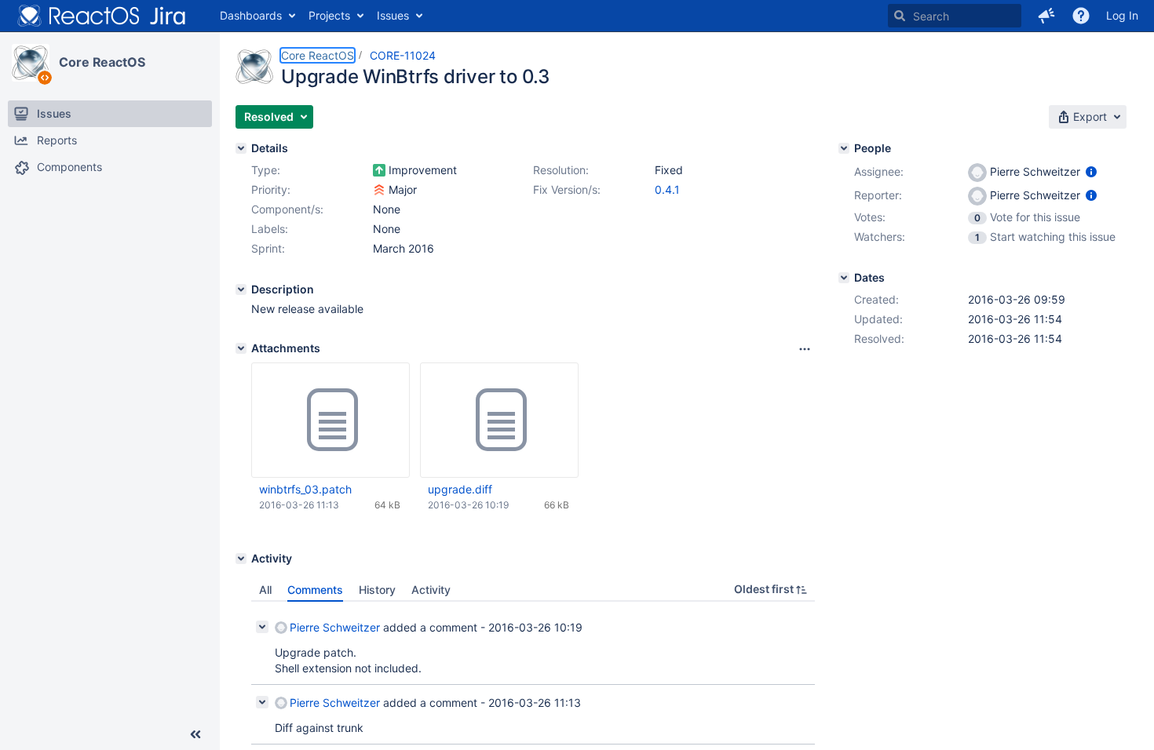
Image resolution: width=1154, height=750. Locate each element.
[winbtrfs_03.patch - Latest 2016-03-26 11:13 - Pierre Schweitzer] (330, 420)
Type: (265, 170)
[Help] (1081, 15)
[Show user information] (1091, 171)
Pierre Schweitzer (335, 627)
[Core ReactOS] (30, 63)
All (265, 589)
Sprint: (268, 248)
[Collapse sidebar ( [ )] (195, 734)
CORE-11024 (403, 55)
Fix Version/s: (567, 189)
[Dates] (843, 277)
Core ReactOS (102, 62)
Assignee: (879, 171)
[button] (1046, 15)
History (377, 589)
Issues (393, 15)
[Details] (241, 148)
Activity (431, 589)
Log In (1122, 15)
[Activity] (241, 558)
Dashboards (251, 15)
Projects (329, 15)
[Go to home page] (102, 15)
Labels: (269, 228)
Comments (315, 589)
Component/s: (287, 209)
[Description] (241, 289)
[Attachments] (241, 348)
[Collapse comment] (262, 627)
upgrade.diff (460, 489)
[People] (843, 148)
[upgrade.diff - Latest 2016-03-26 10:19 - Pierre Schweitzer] (499, 420)
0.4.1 (667, 189)
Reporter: (878, 195)
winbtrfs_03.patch (305, 489)
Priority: (270, 189)
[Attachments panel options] (804, 349)
